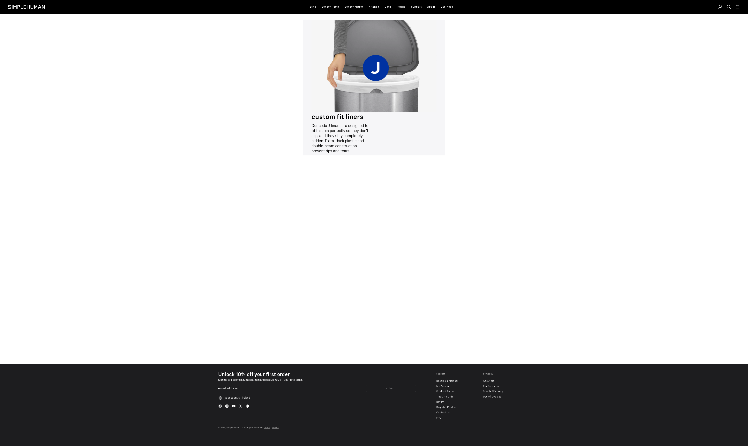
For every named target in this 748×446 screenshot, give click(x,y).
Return (440, 402)
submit (391, 388)
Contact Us (443, 412)
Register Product (446, 407)
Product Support (446, 391)
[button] (313, 7)
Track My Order (445, 396)
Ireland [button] (246, 397)
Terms (267, 427)
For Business (491, 386)
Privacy (275, 427)
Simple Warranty (493, 391)
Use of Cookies (492, 396)
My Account (443, 386)
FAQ (438, 417)
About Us (488, 381)
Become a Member (447, 381)
